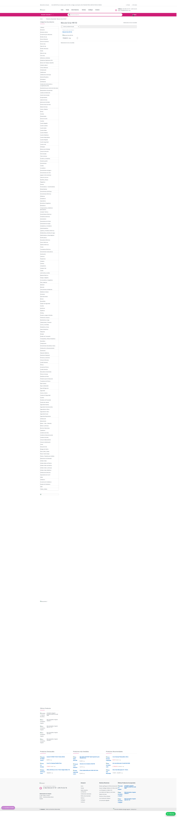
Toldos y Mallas (43, 489)
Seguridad (42, 390)
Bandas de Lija (43, 37)
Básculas (68, 30)
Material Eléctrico (44, 275)
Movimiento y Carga (44, 320)
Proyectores (42, 258)
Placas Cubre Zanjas (44, 453)
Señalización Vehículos (45, 472)
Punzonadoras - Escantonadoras (47, 186)
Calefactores (43, 72)
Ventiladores (43, 81)
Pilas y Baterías (43, 282)
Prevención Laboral (44, 402)
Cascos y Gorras (43, 393)
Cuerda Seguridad (44, 142)
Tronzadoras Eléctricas (45, 249)
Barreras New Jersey (44, 428)
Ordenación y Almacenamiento (47, 348)
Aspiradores (43, 201)
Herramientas (43, 163)
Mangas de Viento (44, 449)
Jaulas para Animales (45, 102)
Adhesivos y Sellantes (45, 58)
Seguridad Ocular (44, 414)
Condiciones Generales (86, 793)
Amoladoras (43, 198)
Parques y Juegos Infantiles (46, 315)
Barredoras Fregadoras (45, 203)
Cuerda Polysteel (44, 139)
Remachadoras (43, 189)
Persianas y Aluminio (45, 357)
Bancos (41, 299)
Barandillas (42, 301)
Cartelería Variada (44, 437)
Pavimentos (42, 350)
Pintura (42, 364)
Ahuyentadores (43, 97)
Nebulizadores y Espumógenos (47, 235)
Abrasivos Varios (44, 32)
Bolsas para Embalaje (45, 149)
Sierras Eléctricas (44, 242)
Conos (41, 444)
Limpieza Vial (43, 268)
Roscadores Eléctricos (45, 240)
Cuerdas (42, 121)
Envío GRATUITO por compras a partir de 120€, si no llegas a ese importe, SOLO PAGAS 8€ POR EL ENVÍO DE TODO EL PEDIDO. (77, 5)
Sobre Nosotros (75, 9)
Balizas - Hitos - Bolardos (45, 423)
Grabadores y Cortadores (46, 226)
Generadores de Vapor (45, 223)
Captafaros (42, 430)
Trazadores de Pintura (45, 381)
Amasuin (43, 809)
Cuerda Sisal (43, 144)
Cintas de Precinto (44, 151)
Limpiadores (43, 266)
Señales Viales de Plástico (46, 465)
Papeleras (42, 310)
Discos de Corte (43, 118)
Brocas (41, 111)
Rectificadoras (43, 237)
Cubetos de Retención (45, 92)
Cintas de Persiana (44, 360)
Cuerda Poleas (43, 130)
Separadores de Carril (45, 474)
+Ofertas (42, 27)
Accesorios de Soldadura (45, 482)
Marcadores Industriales (45, 371)
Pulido (41, 51)
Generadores (43, 219)
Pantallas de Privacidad (45, 400)
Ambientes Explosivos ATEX (46, 60)
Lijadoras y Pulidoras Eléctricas (47, 230)
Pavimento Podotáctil (45, 355)
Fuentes (42, 306)
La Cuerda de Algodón (104, 800)
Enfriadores (42, 79)
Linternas (42, 256)
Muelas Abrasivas (44, 48)
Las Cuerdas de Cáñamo (104, 798)
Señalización (43, 418)
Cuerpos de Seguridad (45, 395)
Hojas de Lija (43, 46)
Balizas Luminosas (44, 425)
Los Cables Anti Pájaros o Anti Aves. (107, 792)
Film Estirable (43, 153)
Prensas (42, 184)
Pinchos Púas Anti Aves (45, 104)
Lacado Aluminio (44, 362)
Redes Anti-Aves (103, 794)
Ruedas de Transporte (45, 336)
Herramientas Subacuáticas (46, 251)
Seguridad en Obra (44, 411)
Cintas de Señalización (45, 442)
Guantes (42, 397)
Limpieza (42, 261)
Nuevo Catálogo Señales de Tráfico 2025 (108, 788)
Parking (42, 313)
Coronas (42, 114)
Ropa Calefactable (44, 386)
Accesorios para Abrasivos (46, 34)
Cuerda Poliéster (44, 132)
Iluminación (43, 254)
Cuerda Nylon (43, 128)
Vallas (41, 477)
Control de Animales (44, 95)
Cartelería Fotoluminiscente (46, 435)
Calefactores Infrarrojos (45, 74)
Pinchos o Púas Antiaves (104, 796)
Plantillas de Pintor (44, 376)
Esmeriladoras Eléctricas (45, 214)
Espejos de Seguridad (45, 303)
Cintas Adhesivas (44, 67)
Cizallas (42, 165)
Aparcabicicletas (44, 296)
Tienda (128, 5)
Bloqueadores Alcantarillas (46, 90)
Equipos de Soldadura (45, 484)
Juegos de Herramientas (45, 175)
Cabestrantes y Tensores (45, 322)
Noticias (84, 9)
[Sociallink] (40, 801)
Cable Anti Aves (43, 100)
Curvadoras (42, 168)
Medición (72, 30)
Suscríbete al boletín (9, 807)
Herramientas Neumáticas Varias (47, 345)
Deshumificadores (44, 77)
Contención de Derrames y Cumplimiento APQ (46, 84)
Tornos (41, 247)
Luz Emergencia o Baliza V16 (105, 790)
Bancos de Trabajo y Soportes (47, 62)
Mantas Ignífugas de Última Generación (108, 786)
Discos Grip (42, 44)
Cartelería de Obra (44, 432)
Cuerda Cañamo (44, 125)
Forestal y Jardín (44, 161)
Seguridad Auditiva (44, 404)
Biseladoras (42, 205)
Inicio (62, 9)
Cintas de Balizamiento (45, 439)
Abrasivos (42, 29)
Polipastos (64, 30)
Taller (41, 486)
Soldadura (42, 479)
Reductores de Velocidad (46, 458)
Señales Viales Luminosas (46, 467)
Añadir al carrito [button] (76, 38)
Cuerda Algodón (44, 123)
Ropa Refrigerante (44, 388)
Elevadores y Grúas (44, 327)
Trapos (41, 270)
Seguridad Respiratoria (45, 416)
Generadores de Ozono (45, 221)
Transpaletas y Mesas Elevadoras (47, 338)
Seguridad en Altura (44, 409)
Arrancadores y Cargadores (46, 280)
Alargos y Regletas (44, 277)
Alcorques (42, 294)
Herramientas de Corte (45, 172)
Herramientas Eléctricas (45, 194)
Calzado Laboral (43, 65)
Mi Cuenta (135, 5)
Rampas (42, 334)
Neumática (42, 341)
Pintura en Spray (44, 374)
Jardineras (42, 308)
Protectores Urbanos (45, 317)
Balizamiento (43, 421)
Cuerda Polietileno (44, 135)
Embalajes (42, 146)
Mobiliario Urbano (44, 292)
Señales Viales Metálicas (45, 470)
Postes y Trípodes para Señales (47, 456)
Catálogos (90, 9)
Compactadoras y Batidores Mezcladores (46, 208)
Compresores (43, 343)
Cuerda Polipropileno (45, 137)
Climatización (43, 70)
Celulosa (42, 263)
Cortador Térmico (44, 212)
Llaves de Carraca (44, 177)
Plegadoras (42, 182)
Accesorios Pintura (44, 367)
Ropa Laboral (43, 383)
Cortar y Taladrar (44, 109)
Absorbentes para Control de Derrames (49, 88)
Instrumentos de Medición (46, 289)
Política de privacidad (86, 796)
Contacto (97, 9)
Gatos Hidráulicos (44, 329)
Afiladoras (42, 196)
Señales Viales (43, 460)
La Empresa (83, 791)
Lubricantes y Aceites (45, 273)
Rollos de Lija (43, 53)
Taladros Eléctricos (44, 244)
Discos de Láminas (44, 41)
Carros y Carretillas (44, 324)
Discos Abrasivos (44, 39)
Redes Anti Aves (43, 107)
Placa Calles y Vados (44, 451)
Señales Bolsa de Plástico (46, 463)
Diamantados (43, 116)
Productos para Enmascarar (46, 378)
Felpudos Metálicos (44, 353)
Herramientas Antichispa (46, 191)
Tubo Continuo (43, 156)
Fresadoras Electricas (45, 216)
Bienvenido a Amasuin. (44, 5)
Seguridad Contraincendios (46, 407)
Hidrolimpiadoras (44, 228)
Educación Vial (43, 446)
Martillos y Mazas (44, 179)
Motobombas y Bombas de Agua (47, 233)
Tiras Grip (42, 55)
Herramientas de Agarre (45, 170)
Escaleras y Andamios (45, 158)
